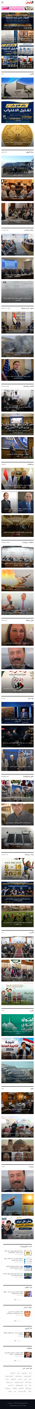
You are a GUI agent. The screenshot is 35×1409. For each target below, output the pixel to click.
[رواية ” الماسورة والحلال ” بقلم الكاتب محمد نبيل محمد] (17, 658)
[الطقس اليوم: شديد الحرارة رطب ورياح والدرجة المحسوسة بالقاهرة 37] (17, 1205)
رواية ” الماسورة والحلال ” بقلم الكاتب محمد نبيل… (17, 665)
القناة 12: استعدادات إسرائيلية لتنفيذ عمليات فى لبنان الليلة (17, 353)
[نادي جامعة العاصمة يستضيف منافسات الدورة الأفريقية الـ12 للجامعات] (17, 893)
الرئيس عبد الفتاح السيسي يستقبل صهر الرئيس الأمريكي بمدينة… (17, 330)
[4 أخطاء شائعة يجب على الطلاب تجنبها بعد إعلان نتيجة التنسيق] (28, 1260)
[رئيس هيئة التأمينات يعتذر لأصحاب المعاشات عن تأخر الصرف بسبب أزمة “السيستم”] (17, 245)
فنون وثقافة (28, 1388)
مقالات (29, 1391)
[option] (17, 1294)
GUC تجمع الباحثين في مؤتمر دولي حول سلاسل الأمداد (17, 408)
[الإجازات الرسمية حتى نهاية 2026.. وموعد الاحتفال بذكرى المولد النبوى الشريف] (17, 1025)
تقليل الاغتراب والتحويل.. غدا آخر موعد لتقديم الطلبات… (17, 1110)
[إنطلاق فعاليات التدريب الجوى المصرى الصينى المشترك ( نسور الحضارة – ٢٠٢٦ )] (17, 167)
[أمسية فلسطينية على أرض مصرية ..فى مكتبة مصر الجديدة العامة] (17, 682)
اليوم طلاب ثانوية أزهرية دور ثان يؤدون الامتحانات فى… (17, 1134)
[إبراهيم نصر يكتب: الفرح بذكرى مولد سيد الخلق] (28, 1335)
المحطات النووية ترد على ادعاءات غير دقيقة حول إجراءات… (17, 1079)
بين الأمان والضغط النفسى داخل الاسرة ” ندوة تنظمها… (17, 1001)
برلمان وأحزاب (18, 1376)
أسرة (18, 1373)
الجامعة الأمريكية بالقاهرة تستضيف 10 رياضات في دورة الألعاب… (17, 923)
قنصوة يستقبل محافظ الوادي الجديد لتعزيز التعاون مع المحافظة (17, 486)
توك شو (20, 1379)
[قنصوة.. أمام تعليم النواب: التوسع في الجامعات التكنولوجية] (17, 268)
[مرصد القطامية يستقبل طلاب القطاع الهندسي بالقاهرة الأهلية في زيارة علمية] (17, 791)
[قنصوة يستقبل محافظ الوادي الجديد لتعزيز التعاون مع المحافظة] (17, 479)
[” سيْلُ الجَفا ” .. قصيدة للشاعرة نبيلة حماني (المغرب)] (17, 635)
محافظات (15, 1388)
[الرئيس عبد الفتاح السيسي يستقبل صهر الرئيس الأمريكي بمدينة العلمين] (17, 323)
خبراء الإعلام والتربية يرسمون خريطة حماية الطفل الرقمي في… (18, 954)
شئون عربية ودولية (19, 1382)
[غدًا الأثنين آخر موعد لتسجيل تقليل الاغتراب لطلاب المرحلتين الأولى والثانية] (17, 112)
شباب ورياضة (9, 1382)
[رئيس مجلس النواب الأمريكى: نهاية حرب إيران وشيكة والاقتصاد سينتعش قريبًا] (17, 370)
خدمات (7, 1379)
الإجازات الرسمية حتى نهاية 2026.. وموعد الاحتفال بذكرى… (17, 1032)
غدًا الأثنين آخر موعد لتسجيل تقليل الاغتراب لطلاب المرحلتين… (17, 119)
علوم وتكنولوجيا (19, 1385)
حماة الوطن (13, 1379)
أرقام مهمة (24, 1373)
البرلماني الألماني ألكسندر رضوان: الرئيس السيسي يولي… (17, 611)
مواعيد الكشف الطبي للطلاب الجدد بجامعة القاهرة (10, 39)
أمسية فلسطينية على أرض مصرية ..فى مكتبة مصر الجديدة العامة (17, 689)
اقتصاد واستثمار (27, 1376)
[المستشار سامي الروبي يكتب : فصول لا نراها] (28, 1355)
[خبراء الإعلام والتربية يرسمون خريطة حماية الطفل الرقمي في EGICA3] (17, 947)
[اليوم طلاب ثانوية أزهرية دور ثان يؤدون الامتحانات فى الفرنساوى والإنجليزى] (17, 1127)
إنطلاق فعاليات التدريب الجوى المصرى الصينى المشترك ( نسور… (17, 173)
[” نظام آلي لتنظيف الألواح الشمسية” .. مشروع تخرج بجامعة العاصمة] (17, 838)
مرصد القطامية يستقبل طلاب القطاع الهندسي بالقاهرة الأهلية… (17, 798)
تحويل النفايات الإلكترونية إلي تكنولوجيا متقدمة (17, 822)
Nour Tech (20, 1405)
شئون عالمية (28, 1382)
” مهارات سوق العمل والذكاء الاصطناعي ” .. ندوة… (17, 455)
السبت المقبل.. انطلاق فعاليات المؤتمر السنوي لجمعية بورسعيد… (17, 509)
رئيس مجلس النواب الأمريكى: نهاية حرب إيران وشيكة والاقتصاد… (18, 377)
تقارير (25, 1379)
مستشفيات (7, 1388)
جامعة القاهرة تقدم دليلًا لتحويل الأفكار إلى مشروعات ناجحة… (18, 431)
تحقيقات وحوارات (9, 1376)
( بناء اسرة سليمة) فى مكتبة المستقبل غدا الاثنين (17, 96)
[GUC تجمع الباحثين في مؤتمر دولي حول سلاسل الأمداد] (17, 401)
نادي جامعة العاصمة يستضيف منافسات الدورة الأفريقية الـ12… (17, 900)
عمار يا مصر (11, 1385)
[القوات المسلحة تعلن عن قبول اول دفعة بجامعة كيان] (17, 21)
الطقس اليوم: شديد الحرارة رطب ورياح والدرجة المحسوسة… (17, 1212)
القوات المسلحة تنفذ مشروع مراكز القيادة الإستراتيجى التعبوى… (17, 197)
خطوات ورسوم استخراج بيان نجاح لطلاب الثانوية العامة (17, 1056)
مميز (15, 1391)
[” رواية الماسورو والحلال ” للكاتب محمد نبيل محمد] (17, 1181)
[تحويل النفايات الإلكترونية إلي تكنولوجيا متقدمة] (17, 815)
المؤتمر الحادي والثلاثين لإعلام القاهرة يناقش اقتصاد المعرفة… (17, 564)
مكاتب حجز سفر (22, 1391)
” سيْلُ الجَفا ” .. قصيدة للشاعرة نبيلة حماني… (17, 643)
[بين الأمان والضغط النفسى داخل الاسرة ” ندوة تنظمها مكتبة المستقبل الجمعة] (17, 994)
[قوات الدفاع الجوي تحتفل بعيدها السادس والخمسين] (17, 580)
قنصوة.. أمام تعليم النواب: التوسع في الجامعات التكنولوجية (17, 275)
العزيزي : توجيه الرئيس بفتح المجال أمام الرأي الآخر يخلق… (18, 720)
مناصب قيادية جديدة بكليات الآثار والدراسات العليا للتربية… (18, 1157)
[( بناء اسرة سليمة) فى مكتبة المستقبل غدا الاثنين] (17, 88)
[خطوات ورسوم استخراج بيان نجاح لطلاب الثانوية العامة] (17, 1049)
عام (26, 1385)
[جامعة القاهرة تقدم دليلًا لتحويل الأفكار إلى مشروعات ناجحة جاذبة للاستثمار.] (17, 424)
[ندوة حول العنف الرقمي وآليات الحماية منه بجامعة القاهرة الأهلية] (17, 971)
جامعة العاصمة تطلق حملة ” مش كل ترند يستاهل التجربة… (17, 1235)
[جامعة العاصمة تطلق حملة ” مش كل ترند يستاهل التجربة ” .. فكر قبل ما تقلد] (17, 1228)
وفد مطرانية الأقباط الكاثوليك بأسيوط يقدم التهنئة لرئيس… (18, 533)
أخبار (32, 13)
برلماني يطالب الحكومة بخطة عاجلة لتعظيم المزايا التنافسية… (17, 299)
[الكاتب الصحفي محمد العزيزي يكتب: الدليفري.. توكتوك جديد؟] (28, 1314)
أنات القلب (12, 1373)
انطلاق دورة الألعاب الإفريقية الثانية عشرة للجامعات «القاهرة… (17, 876)
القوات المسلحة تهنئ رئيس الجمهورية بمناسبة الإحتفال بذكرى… (17, 143)
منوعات (10, 1391)
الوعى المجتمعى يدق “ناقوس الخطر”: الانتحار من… (17, 767)
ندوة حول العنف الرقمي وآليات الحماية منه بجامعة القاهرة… (17, 978)
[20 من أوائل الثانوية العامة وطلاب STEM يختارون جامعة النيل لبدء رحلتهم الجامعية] (28, 1276)
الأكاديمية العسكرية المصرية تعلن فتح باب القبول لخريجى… (17, 221)
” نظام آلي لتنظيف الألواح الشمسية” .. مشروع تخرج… (17, 845)
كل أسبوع (21, 1388)
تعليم (30, 1379)
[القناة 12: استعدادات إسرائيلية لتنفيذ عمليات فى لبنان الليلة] (17, 346)
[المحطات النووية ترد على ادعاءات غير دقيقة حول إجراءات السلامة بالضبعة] (17, 1072)
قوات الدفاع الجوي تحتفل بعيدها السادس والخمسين (17, 587)
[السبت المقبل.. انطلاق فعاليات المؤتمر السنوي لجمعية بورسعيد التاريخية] (17, 502)
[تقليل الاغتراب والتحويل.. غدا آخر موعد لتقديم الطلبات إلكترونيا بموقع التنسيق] (17, 1103)
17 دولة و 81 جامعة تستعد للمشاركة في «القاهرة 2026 (26, 52)
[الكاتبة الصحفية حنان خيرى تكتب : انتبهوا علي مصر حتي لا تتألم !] (28, 1294)
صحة (30, 1385)
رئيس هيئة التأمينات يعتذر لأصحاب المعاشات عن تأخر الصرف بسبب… (17, 252)
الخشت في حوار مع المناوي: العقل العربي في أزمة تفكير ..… (17, 743)
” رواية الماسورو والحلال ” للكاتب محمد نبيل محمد (17, 1189)
